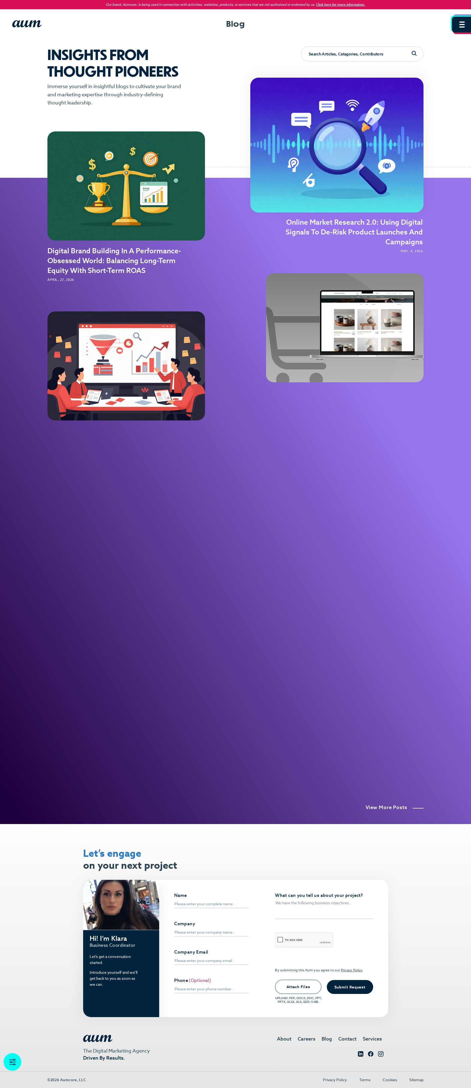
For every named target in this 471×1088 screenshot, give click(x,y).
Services (372, 1039)
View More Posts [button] (386, 807)
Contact (347, 1039)
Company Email (191, 952)
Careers (306, 1039)
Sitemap (416, 1079)
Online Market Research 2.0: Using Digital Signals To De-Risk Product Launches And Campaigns (354, 232)
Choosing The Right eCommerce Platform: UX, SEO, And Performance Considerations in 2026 (353, 429)
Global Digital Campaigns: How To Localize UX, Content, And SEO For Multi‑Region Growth (353, 604)
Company (184, 924)
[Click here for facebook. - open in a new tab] (370, 1055)
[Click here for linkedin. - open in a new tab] (360, 1055)
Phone (181, 980)
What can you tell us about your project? (319, 895)
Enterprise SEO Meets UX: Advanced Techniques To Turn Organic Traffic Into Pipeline (359, 769)
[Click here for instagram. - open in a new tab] (381, 1055)
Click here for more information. (340, 4)
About (284, 1039)
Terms (364, 1079)
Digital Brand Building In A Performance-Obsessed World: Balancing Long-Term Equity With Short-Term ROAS (114, 260)
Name (180, 895)
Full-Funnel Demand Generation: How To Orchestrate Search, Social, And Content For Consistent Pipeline (114, 467)
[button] (461, 24)
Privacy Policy (352, 970)
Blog (327, 1039)
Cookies (390, 1079)
